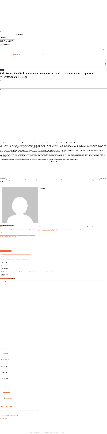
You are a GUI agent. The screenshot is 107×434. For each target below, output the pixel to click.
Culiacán (4, 68)
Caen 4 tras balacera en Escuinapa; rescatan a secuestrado (12, 265)
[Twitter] (104, 48)
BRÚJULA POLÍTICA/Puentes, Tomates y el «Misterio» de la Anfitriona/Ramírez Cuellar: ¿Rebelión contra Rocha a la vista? (27, 271)
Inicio (1, 68)
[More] (49, 84)
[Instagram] (102, 48)
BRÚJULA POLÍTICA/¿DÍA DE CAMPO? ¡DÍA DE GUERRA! (14, 259)
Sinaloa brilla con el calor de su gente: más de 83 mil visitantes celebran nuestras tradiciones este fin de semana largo (25, 364)
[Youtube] (106, 48)
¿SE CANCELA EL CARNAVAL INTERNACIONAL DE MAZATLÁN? (16, 254)
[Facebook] (100, 48)
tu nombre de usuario (18, 34)
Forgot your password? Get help (7, 39)
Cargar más (2, 275)
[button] (105, 64)
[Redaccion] (1, 81)
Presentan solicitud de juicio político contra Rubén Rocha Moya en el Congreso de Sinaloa (18, 229)
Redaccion (8, 80)
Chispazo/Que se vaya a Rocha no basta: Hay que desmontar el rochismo (16, 357)
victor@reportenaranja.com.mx (12, 415)
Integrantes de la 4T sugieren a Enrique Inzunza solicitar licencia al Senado (16, 351)
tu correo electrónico (18, 43)
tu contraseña (16, 36)
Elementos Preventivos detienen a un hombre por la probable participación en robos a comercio (84, 180)
